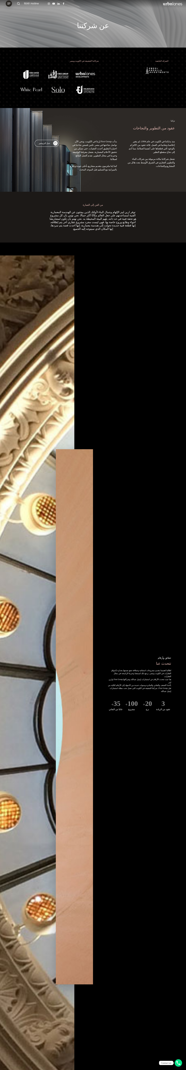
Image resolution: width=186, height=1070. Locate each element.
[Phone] (178, 1063)
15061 (27, 3)
